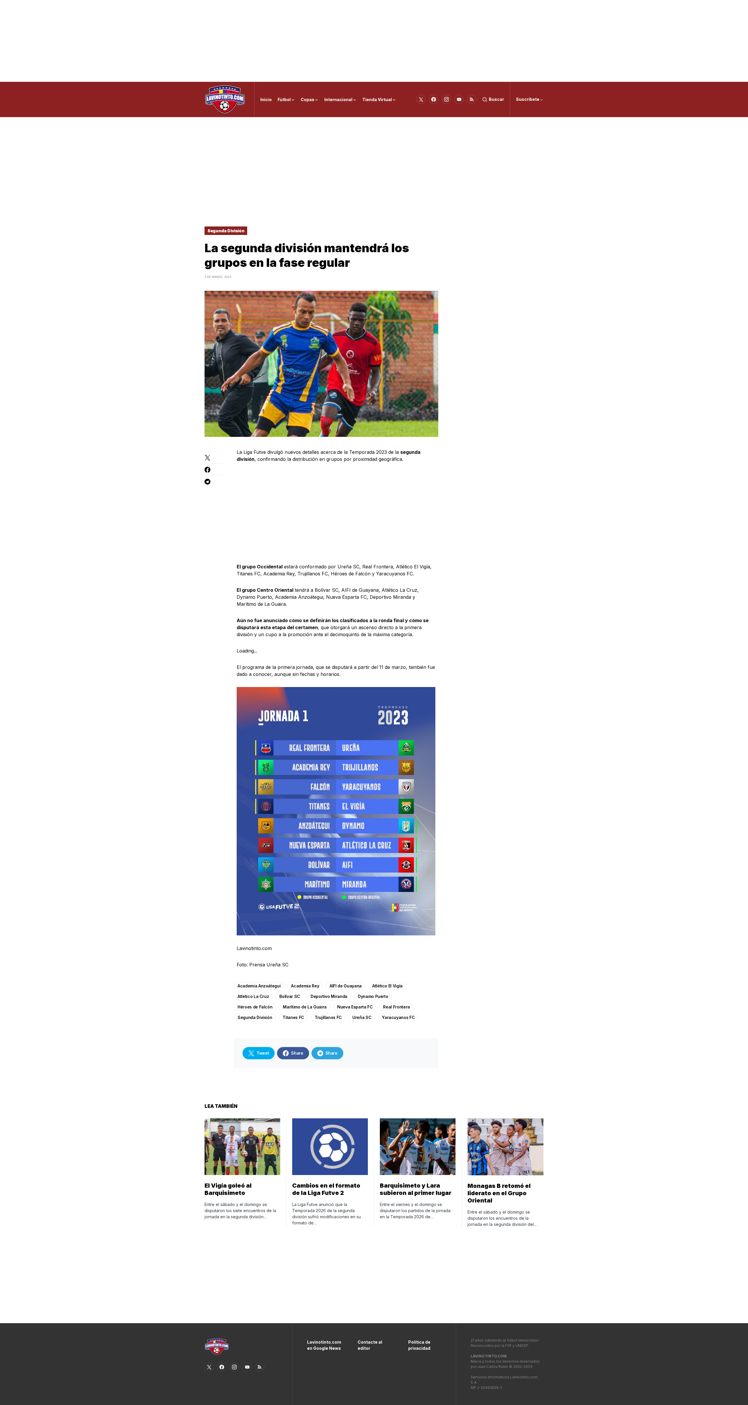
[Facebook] (433, 99)
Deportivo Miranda (329, 996)
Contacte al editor (370, 1345)
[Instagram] (446, 99)
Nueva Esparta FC (355, 1006)
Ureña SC (361, 1017)
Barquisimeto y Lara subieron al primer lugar (415, 1189)
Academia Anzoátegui (259, 985)
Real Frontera (396, 1006)
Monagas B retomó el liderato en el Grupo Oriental (499, 1193)
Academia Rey (305, 985)
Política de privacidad (419, 1345)
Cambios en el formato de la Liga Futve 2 (326, 1189)
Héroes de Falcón (255, 1006)
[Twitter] (421, 99)
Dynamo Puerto (373, 996)
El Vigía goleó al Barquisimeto (228, 1189)
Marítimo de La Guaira (305, 1006)
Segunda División (225, 230)
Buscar (496, 99)
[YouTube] (459, 99)
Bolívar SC (289, 996)
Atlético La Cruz (253, 996)
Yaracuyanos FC (398, 1017)
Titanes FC (293, 1017)
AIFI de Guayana (346, 985)
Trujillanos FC (328, 1017)
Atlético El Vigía (387, 985)
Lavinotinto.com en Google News (323, 1345)
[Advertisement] (374, 41)
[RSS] (471, 99)
